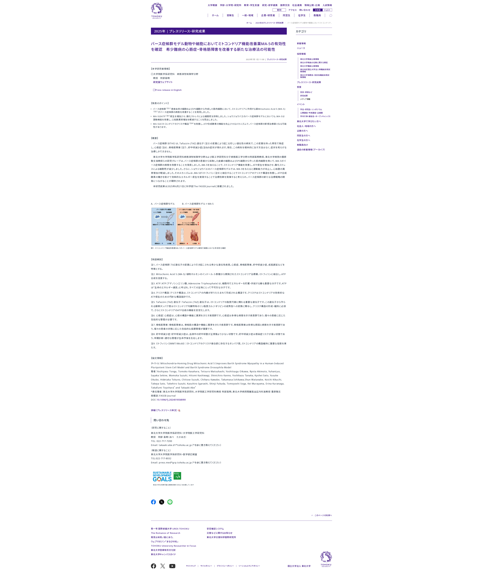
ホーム (215, 15)
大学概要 (212, 5)
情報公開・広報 (312, 5)
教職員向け (302, 144)
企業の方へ (302, 130)
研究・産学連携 (270, 5)
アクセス (293, 10)
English (327, 10)
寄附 (279, 10)
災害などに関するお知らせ (219, 533)
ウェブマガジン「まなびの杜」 (164, 541)
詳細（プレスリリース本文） (164, 410)
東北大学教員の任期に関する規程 (314, 62)
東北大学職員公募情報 (309, 66)
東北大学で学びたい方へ (309, 121)
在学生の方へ (303, 140)
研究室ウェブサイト (163, 82)
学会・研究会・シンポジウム (311, 109)
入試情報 (327, 5)
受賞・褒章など (306, 92)
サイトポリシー (206, 566)
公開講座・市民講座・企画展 (311, 113)
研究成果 (304, 96)
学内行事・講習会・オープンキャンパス (315, 116)
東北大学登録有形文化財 (163, 550)
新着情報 (301, 43)
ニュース (301, 48)
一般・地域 (247, 15)
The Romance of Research (165, 533)
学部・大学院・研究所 (231, 5)
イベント (301, 104)
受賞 (299, 87)
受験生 (230, 15)
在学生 (302, 15)
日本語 (318, 10)
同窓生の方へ (303, 135)
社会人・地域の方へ (306, 126)
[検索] (330, 15)
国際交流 (285, 5)
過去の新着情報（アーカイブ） (311, 149)
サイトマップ (191, 566)
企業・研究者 (268, 15)
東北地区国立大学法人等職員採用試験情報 (315, 70)
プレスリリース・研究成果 (277, 59)
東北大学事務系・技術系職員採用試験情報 (314, 76)
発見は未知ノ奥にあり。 (162, 537)
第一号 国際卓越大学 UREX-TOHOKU (170, 528)
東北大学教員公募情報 (309, 59)
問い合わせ (304, 10)
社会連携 (297, 5)
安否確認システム (215, 528)
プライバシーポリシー (225, 566)
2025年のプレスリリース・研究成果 (269, 23)
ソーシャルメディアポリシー (249, 566)
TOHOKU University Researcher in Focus (173, 545)
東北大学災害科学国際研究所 (221, 537)
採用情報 (301, 53)
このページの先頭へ (323, 515)
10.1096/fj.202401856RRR (171, 399)
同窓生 (286, 15)
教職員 (317, 15)
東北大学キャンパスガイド (163, 554)
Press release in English (168, 89)
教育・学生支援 (251, 5)
